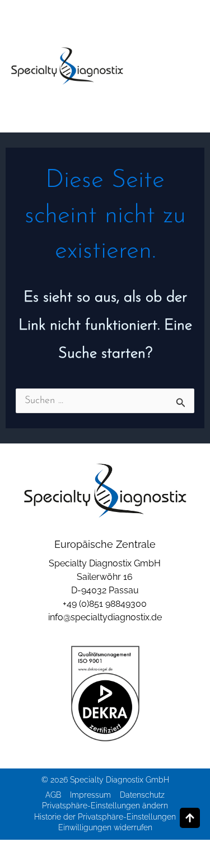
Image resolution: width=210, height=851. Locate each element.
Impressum (90, 794)
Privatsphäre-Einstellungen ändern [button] (105, 805)
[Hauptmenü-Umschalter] (185, 66)
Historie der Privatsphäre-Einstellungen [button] (105, 816)
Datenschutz (142, 794)
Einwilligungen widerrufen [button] (105, 827)
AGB (53, 794)
